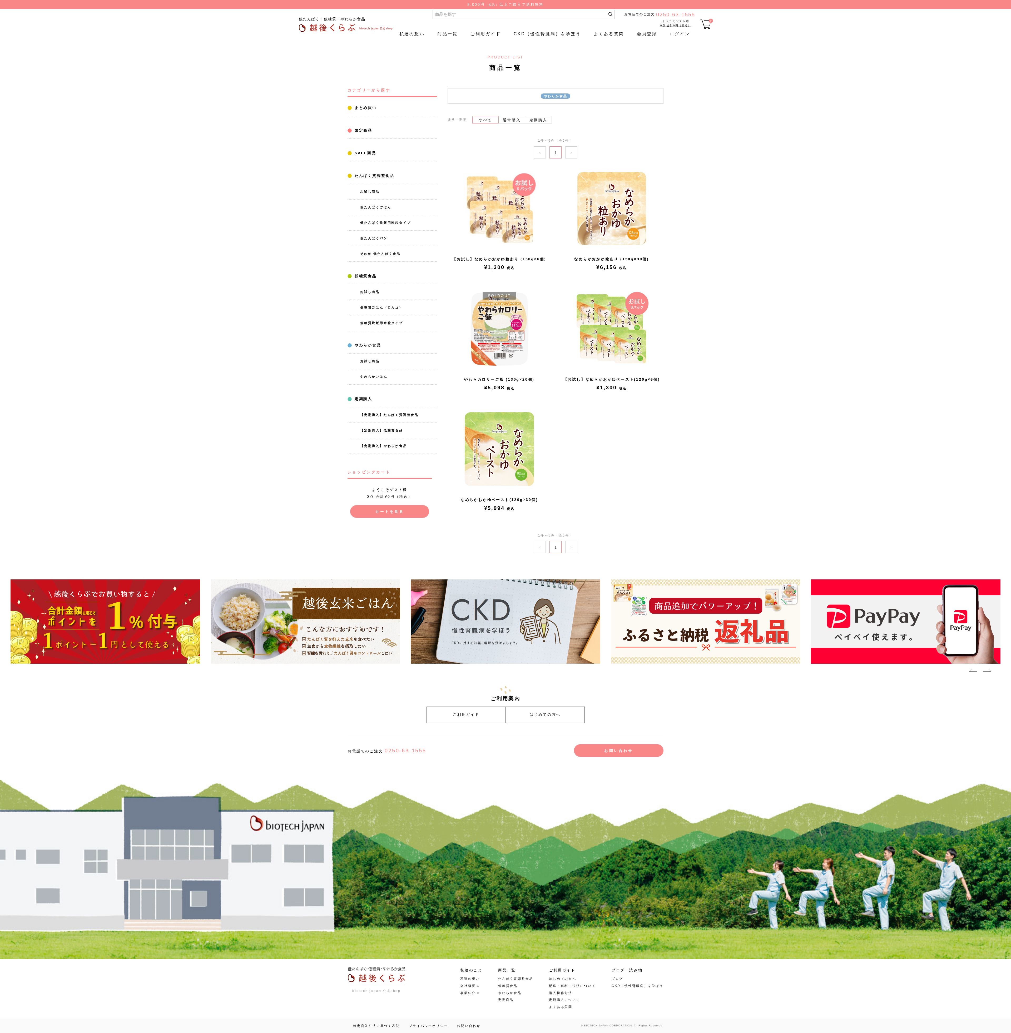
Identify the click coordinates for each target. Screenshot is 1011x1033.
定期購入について (564, 1000)
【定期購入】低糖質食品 (381, 430)
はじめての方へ (545, 714)
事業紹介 (468, 993)
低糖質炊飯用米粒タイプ (381, 323)
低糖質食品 (365, 276)
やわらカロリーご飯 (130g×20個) (499, 379)
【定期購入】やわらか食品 (383, 446)
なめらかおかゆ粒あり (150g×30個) (611, 259)
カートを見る (389, 511)
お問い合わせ (618, 750)
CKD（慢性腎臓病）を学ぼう (547, 34)
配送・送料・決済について (572, 986)
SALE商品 (364, 153)
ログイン (680, 34)
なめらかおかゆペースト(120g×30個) (499, 500)
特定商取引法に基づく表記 (376, 1026)
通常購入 (512, 120)
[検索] (610, 14)
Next (987, 671)
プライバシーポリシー (428, 1026)
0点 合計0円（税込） (675, 25)
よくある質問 (609, 34)
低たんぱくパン (374, 238)
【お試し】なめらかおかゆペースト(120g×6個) (611, 379)
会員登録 (647, 34)
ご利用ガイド (485, 34)
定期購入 (362, 399)
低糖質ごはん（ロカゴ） (381, 307)
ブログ (617, 979)
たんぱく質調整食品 (373, 175)
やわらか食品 (367, 345)
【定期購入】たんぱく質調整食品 (389, 415)
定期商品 (506, 1000)
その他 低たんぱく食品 (380, 254)
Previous (973, 671)
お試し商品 (370, 191)
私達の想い (412, 34)
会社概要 (468, 986)
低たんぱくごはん (375, 207)
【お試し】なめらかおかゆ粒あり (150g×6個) (499, 259)
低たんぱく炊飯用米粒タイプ (385, 223)
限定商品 (362, 130)
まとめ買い (365, 108)
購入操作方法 (560, 993)
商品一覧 (447, 34)
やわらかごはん (374, 377)
